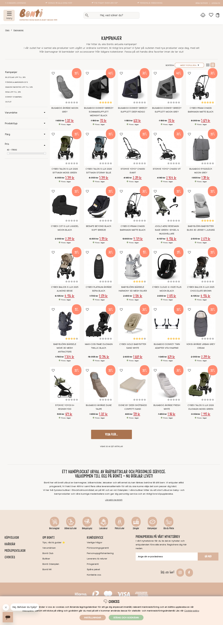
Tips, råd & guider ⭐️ (53, 542)
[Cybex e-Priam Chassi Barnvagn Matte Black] (132, 205)
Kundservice (95, 537)
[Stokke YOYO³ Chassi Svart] (132, 148)
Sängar (136, 528)
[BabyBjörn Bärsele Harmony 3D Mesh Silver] (132, 266)
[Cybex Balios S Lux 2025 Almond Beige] (64, 266)
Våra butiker (201, 3)
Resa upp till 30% (13, 92)
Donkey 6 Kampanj (13, 97)
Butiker (46, 558)
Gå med (208, 556)
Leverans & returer (97, 558)
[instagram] (179, 572)
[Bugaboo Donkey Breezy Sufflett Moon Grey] (166, 87)
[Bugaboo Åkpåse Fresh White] (166, 384)
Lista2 (207, 65)
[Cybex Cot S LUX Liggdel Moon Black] (64, 205)
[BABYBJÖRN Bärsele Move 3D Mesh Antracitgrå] (64, 323)
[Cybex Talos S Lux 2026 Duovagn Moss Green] (200, 384)
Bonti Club (47, 553)
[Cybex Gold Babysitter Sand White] (132, 323)
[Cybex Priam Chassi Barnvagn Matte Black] (200, 87)
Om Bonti (48, 537)
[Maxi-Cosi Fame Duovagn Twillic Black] (98, 323)
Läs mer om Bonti (113, 500)
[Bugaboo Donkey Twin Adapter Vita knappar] (166, 323)
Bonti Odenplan (50, 564)
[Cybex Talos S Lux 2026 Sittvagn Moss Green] (64, 148)
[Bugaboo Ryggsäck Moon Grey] (200, 148)
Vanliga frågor (94, 542)
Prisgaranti (93, 564)
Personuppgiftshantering (100, 553)
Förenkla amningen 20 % (16, 82)
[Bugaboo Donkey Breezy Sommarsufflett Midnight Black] (98, 87)
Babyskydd (87, 528)
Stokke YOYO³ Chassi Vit (167, 169)
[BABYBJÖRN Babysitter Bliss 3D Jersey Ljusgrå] (200, 205)
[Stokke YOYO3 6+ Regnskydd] (64, 384)
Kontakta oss (94, 574)
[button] (216, 15)
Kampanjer (19, 30)
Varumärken (49, 547)
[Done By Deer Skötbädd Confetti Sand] (132, 384)
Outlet (8, 102)
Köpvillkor (12, 537)
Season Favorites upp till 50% (19, 87)
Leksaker (103, 528)
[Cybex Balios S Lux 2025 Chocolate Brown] (200, 266)
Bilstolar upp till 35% (15, 77)
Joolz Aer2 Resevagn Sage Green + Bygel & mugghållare (167, 230)
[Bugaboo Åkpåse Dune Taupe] (98, 384)
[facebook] (188, 572)
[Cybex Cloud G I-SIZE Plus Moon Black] (166, 266)
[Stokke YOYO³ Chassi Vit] (166, 148)
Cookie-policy (191, 610)
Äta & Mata (168, 528)
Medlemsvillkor (15, 551)
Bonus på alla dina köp (60, 3)
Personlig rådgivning (151, 3)
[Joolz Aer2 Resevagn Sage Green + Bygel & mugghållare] (166, 205)
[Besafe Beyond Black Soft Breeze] (98, 205)
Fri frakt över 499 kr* (106, 3)
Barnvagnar (54, 528)
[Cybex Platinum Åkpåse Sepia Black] (98, 266)
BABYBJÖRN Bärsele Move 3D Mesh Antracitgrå (64, 348)
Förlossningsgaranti (98, 547)
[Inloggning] (202, 15)
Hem (7, 30)
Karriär (10, 544)
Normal (212, 65)
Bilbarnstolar (70, 528)
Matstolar (120, 528)
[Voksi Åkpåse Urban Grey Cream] (200, 323)
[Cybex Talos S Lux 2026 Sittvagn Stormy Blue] (98, 148)
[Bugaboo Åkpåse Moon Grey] (64, 87)
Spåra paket (93, 569)
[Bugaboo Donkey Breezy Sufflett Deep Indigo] (132, 87)
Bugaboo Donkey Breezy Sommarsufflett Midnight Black (98, 112)
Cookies (10, 557)
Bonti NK (47, 569)
